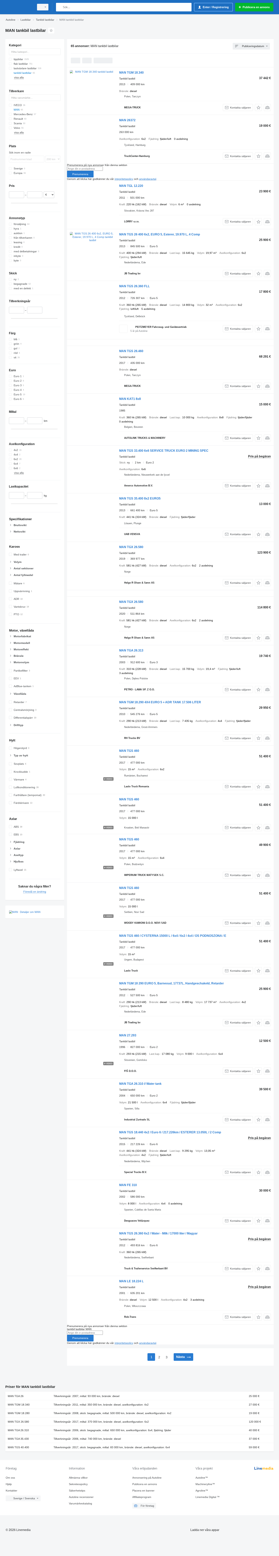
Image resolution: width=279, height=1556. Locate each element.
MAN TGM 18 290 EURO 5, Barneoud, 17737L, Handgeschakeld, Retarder (171, 983)
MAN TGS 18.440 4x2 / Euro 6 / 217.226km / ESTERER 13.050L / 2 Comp (170, 1132)
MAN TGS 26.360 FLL (134, 286)
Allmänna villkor (78, 1477)
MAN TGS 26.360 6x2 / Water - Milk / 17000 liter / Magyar (158, 1233)
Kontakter (11, 1490)
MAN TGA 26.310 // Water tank (140, 1083)
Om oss (10, 1477)
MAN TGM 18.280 (19, 1413)
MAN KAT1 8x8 (130, 398)
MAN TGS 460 (129, 750)
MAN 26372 (127, 120)
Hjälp (9, 1484)
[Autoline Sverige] (19, 7)
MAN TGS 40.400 (18, 1447)
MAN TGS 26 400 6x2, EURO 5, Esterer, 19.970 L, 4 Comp (159, 234)
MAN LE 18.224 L (131, 1281)
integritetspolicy (124, 178)
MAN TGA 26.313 (131, 650)
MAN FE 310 (128, 1185)
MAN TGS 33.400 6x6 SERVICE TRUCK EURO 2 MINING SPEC (163, 450)
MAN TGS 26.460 (131, 351)
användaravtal (147, 178)
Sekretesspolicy (78, 1484)
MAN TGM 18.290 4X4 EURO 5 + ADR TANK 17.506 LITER (160, 702)
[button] (258, 107)
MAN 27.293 (127, 1035)
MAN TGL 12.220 (131, 185)
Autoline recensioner (81, 1497)
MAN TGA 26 (16, 1396)
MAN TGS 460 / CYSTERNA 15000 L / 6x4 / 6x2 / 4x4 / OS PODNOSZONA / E (172, 935)
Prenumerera (80, 174)
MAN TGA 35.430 (18, 1438)
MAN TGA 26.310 (18, 1430)
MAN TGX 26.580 (131, 547)
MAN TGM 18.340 (131, 72)
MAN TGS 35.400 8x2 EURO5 (140, 498)
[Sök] (59, 7)
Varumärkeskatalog (80, 1503)
